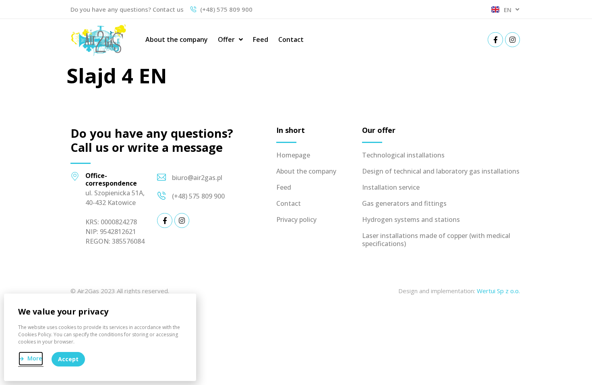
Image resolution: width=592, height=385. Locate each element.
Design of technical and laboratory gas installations (441, 171)
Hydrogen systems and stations (411, 219)
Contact (291, 39)
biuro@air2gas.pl (197, 177)
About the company (176, 39)
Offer (226, 39)
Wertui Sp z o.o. (498, 291)
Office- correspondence (111, 179)
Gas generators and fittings (404, 203)
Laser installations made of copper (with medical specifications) (436, 240)
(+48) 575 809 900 (198, 196)
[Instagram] (512, 39)
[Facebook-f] (495, 39)
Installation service (391, 187)
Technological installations (403, 155)
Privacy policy (296, 219)
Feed (260, 39)
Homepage (293, 155)
